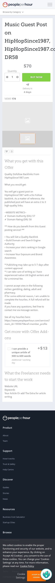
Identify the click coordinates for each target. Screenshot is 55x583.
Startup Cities (9, 522)
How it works (9, 458)
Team (5, 441)
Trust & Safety (9, 464)
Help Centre (8, 469)
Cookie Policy (27, 566)
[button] (49, 5)
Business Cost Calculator (14, 517)
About (5, 435)
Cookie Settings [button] (20, 575)
